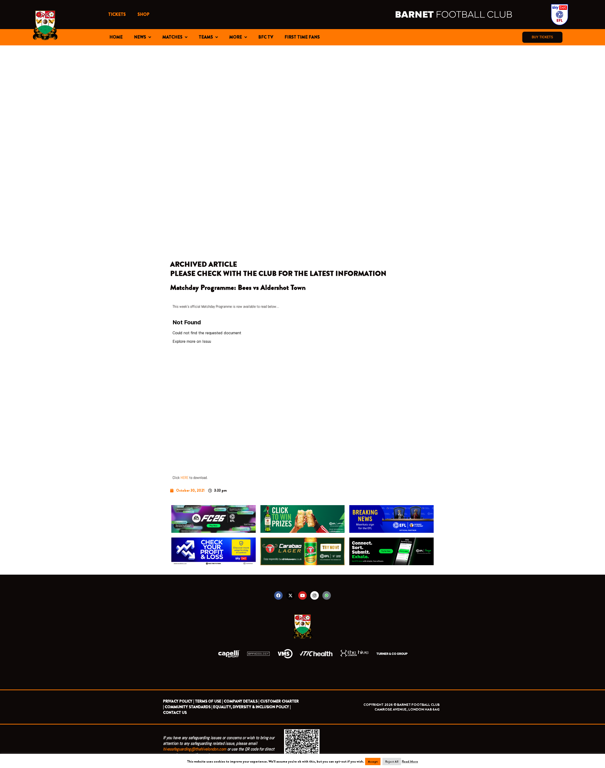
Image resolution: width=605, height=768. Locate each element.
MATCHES (172, 37)
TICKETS (117, 14)
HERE (184, 477)
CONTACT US (175, 712)
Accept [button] (373, 761)
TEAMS (206, 37)
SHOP (143, 14)
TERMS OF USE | (209, 701)
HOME (116, 37)
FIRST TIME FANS (302, 37)
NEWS (140, 37)
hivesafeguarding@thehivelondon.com (194, 749)
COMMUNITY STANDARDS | (188, 707)
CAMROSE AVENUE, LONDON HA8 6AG (407, 709)
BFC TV (265, 37)
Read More (410, 761)
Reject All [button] (391, 761)
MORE (235, 37)
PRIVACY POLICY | (178, 701)
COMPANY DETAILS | (241, 701)
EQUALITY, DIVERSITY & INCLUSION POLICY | (252, 707)
